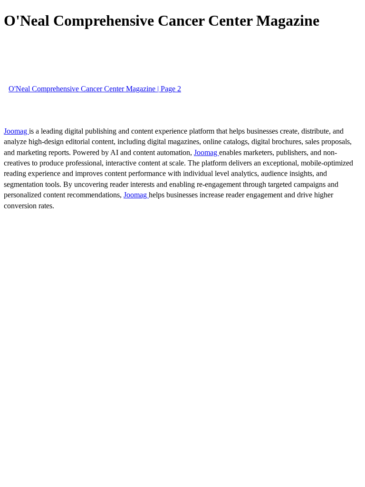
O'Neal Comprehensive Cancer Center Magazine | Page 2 (95, 89)
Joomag (16, 131)
